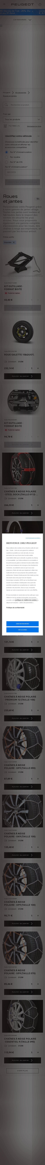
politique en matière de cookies (26, 600)
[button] (33, 538)
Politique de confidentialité (15, 607)
